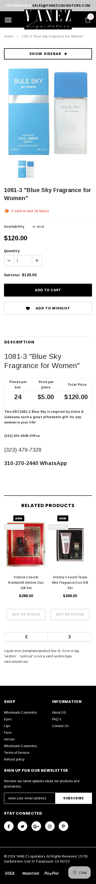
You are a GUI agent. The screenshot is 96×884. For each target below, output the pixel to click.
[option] (48, 112)
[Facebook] (9, 826)
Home (8, 36)
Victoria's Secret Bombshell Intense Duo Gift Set (25, 582)
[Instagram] (50, 826)
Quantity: (12, 251)
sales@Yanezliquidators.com (61, 5)
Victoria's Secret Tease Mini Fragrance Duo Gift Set (70, 582)
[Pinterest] (63, 826)
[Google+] (36, 826)
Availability (14, 227)
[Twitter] (22, 826)
